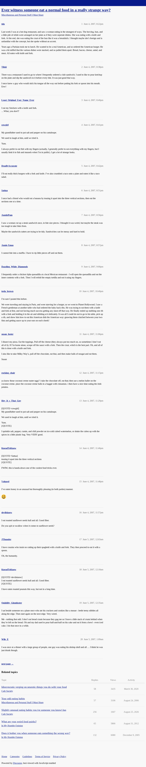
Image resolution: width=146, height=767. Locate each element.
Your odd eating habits (13, 698)
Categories (15, 756)
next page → (7, 664)
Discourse (17, 763)
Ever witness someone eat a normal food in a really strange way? (56, 10)
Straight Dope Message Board (15, 3)
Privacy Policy (59, 756)
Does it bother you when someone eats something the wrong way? (35, 733)
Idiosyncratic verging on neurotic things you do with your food (34, 687)
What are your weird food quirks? (18, 721)
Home (4, 756)
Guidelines (27, 756)
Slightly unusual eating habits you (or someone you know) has (33, 710)
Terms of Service (42, 756)
